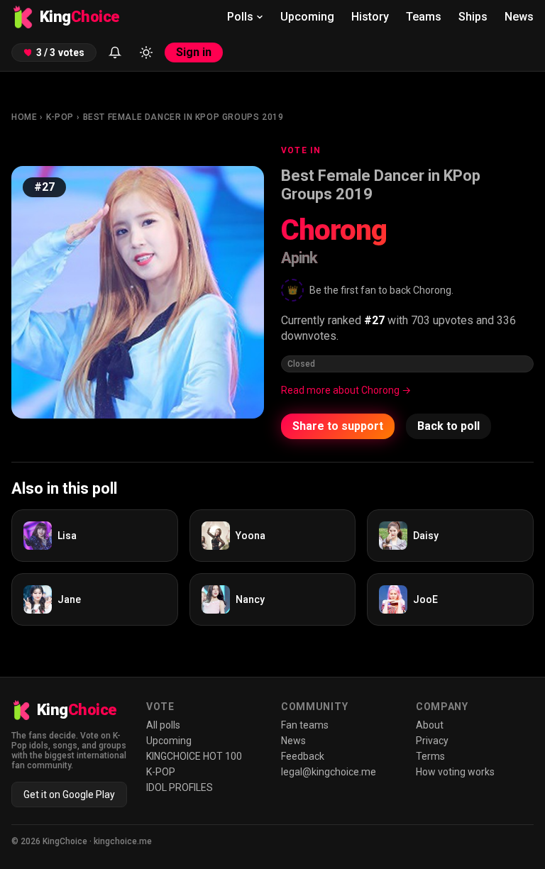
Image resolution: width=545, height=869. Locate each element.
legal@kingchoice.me (328, 771)
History (370, 16)
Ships (473, 16)
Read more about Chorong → (346, 390)
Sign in (193, 52)
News (519, 16)
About (430, 725)
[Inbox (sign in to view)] (115, 52)
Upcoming (307, 16)
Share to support (337, 426)
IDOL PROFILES (179, 787)
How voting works (455, 771)
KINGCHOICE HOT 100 (194, 756)
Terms (430, 756)
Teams (423, 16)
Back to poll (448, 426)
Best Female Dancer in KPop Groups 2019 (183, 117)
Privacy (432, 740)
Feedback (302, 756)
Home (24, 117)
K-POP (60, 117)
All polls (163, 725)
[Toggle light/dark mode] (146, 52)
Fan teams (305, 725)
